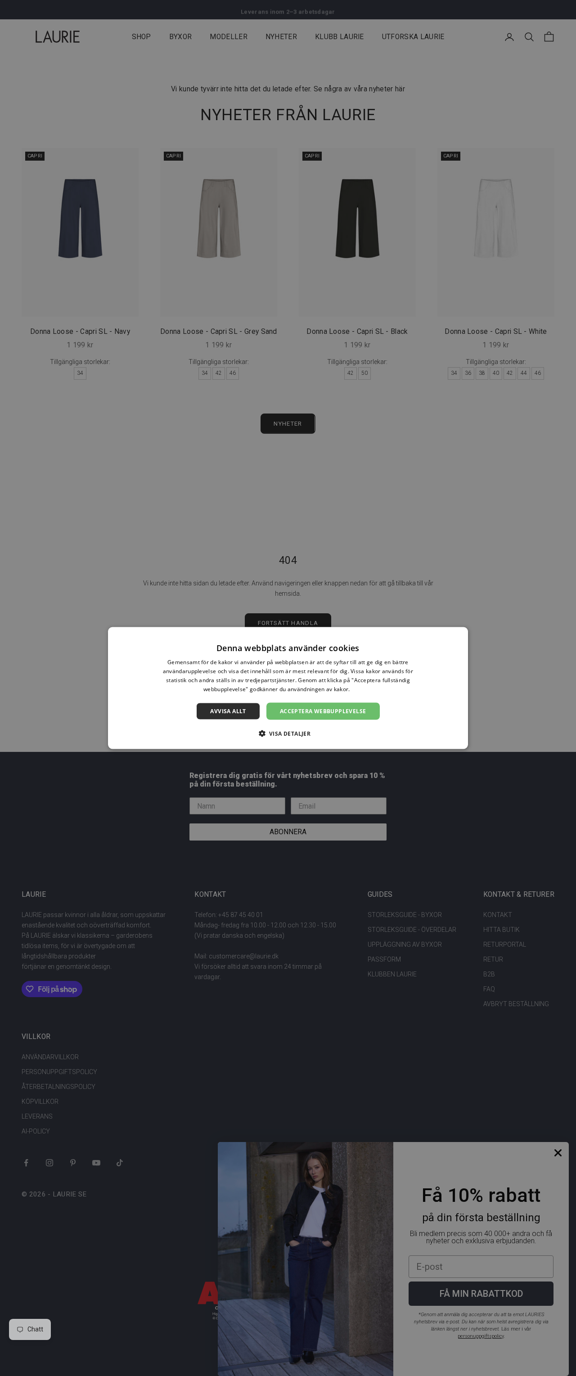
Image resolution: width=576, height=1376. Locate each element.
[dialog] (288, 688)
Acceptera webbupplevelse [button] (323, 711)
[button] (288, 732)
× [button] (457, 637)
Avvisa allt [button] (228, 711)
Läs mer (362, 688)
